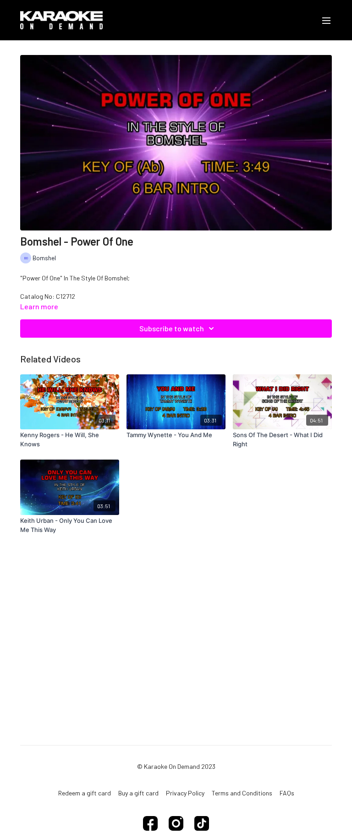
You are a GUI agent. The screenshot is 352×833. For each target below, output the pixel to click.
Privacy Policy (185, 793)
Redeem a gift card (84, 793)
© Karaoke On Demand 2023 (176, 766)
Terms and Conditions (242, 793)
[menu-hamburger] (326, 20)
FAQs (287, 793)
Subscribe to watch (171, 328)
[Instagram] (176, 823)
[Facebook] (150, 823)
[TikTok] (201, 823)
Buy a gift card (138, 793)
